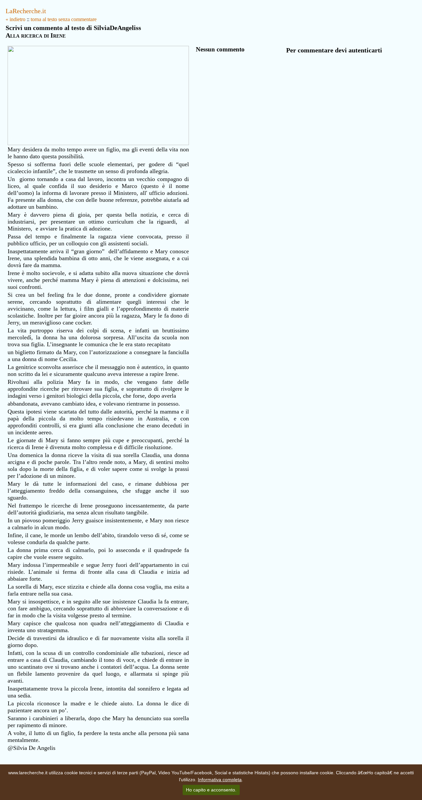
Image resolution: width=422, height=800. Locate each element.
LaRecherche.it (26, 11)
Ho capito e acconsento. (211, 789)
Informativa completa (220, 779)
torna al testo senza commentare (64, 19)
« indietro (15, 19)
